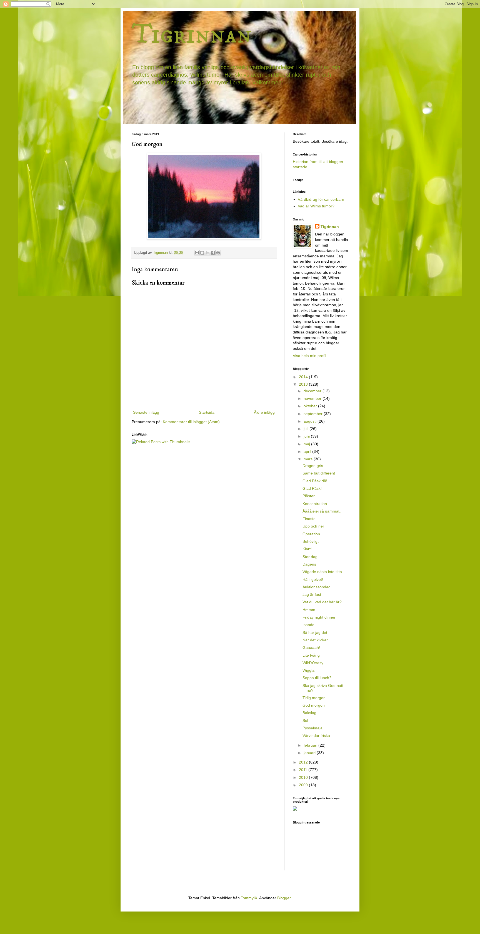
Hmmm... (310, 609)
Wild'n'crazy (312, 663)
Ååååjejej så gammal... (322, 511)
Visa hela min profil (309, 355)
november (313, 398)
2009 (304, 785)
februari (311, 745)
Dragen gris (312, 465)
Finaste (309, 518)
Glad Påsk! (312, 488)
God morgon (313, 705)
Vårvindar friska (316, 735)
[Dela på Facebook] (213, 252)
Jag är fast (311, 594)
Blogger (284, 898)
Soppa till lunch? (316, 678)
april (308, 451)
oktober (311, 406)
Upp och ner (313, 526)
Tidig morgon (314, 698)
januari (310, 752)
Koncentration (314, 503)
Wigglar (309, 670)
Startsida (206, 412)
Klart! (307, 549)
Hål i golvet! (312, 579)
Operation (311, 534)
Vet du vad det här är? (322, 602)
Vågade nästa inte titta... (323, 571)
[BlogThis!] (202, 252)
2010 (304, 777)
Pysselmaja (312, 728)
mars (309, 459)
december (313, 391)
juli (306, 428)
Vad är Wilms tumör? (316, 206)
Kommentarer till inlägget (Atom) (191, 422)
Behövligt (310, 541)
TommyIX (249, 898)
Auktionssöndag (316, 587)
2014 (304, 377)
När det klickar (315, 640)
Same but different (318, 473)
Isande (308, 624)
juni (307, 436)
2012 (304, 762)
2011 (303, 769)
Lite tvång (311, 655)
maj (307, 444)
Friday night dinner (319, 617)
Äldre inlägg (264, 412)
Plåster (308, 496)
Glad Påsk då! (314, 481)
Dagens (309, 564)
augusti (311, 421)
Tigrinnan (191, 34)
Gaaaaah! (311, 647)
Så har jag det (314, 632)
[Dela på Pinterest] (218, 252)
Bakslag (309, 712)
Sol (305, 720)
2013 (304, 384)
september (314, 413)
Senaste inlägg (146, 412)
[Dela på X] (207, 252)
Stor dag (310, 556)
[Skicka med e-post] (197, 252)
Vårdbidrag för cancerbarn (321, 199)
